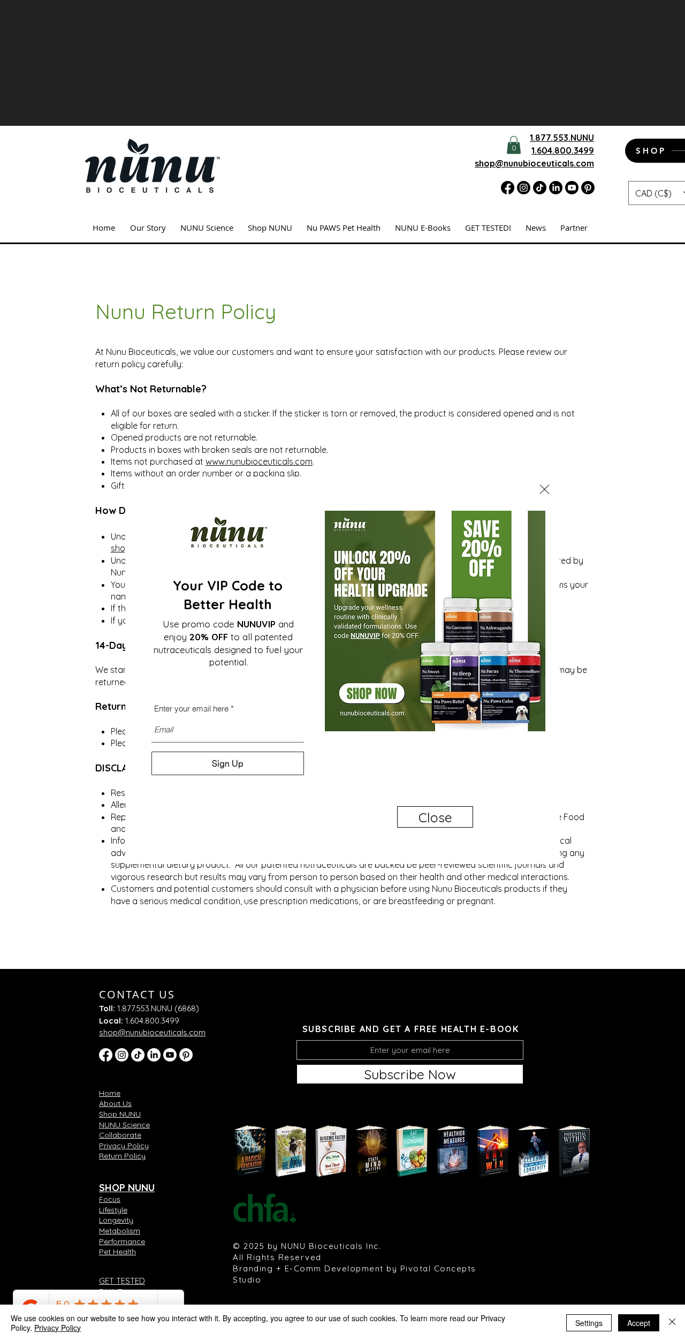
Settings (589, 1322)
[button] (544, 489)
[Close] (672, 1322)
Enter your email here (191, 708)
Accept (638, 1322)
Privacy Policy (57, 1327)
